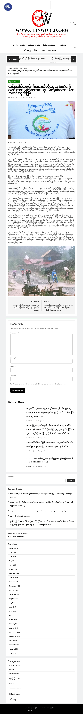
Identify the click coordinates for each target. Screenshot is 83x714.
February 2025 (14, 624)
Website (13, 375)
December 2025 (14, 582)
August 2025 (13, 599)
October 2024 (13, 641)
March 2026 (13, 569)
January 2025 (13, 628)
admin (12, 97)
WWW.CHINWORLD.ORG (42, 30)
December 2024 (14, 632)
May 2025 (12, 611)
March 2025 (13, 620)
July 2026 (12, 552)
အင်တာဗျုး (13, 699)
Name (13, 358)
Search (11, 477)
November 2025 (14, 586)
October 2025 (13, 590)
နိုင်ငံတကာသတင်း (49, 45)
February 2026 (14, 573)
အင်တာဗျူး (27, 50)
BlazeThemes (28, 710)
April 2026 (12, 565)
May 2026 (12, 561)
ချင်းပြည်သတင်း (19, 45)
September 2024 (14, 645)
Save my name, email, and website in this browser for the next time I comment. (39, 384)
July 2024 (12, 653)
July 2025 (12, 603)
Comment (14, 333)
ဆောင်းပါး (62, 45)
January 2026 (13, 578)
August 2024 (13, 649)
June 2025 (12, 607)
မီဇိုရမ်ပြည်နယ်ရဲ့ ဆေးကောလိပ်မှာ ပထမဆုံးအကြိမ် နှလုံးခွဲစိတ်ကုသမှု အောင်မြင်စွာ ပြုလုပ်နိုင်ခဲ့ (40, 511)
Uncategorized (14, 674)
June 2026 (12, 557)
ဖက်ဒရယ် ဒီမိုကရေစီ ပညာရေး (20, 516)
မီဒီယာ (36, 50)
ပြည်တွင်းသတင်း (34, 45)
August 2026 (13, 548)
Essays (11, 669)
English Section (49, 50)
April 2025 (12, 615)
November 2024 (14, 636)
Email (13, 367)
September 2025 (14, 594)
